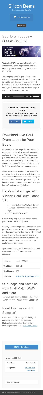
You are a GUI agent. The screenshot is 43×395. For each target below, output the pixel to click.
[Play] (5, 96)
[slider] (36, 96)
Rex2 (37, 276)
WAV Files (20, 276)
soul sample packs (30, 326)
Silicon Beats (21, 5)
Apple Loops (30, 276)
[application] (21, 96)
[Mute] (31, 96)
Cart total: (23, 17)
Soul (33, 370)
